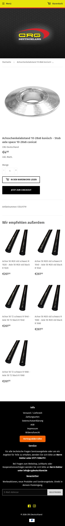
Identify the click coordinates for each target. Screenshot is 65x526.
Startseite (6, 62)
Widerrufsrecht (32, 432)
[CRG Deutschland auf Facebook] (29, 506)
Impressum (32, 428)
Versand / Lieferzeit (32, 413)
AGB (32, 424)
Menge (5, 165)
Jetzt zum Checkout (21, 190)
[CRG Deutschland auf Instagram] (34, 506)
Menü (8, 3)
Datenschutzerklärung (32, 421)
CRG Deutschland (34, 514)
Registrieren (55, 492)
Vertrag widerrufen (32, 439)
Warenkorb (57, 3)
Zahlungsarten (32, 417)
